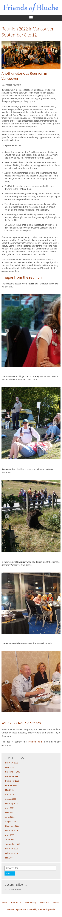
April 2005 (9, 835)
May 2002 (9, 790)
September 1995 (12, 772)
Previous (6, 330)
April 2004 (9, 808)
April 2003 (9, 794)
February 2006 (11, 848)
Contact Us (16, 902)
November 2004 (12, 826)
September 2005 (12, 844)
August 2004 (10, 821)
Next (53, 330)
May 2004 (9, 812)
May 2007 (9, 858)
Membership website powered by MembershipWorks (31, 909)
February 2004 (11, 803)
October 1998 (11, 785)
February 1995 (11, 763)
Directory (44, 902)
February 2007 (11, 853)
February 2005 (11, 830)
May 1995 (9, 767)
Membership (30, 902)
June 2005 (9, 839)
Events (56, 902)
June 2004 (9, 817)
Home (4, 902)
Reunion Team (35, 741)
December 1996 (12, 781)
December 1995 (12, 776)
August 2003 (10, 799)
